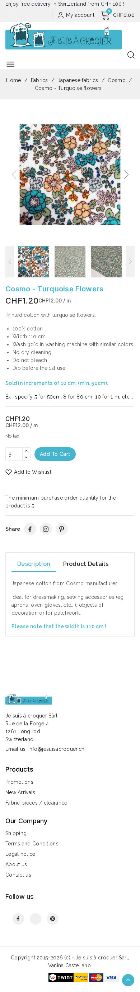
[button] (126, 174)
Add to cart (55, 454)
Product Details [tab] (86, 564)
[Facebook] (30, 529)
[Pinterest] (62, 529)
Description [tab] (33, 564)
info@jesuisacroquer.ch (56, 749)
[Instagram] (46, 529)
